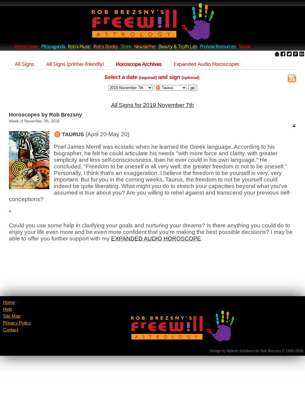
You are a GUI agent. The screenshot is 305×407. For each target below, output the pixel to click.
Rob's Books (106, 47)
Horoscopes (26, 47)
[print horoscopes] (294, 125)
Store (126, 47)
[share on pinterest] (295, 54)
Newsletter (145, 47)
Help (7, 309)
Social (244, 47)
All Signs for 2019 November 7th (152, 105)
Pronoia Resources (218, 47)
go (193, 88)
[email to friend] (277, 54)
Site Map (11, 316)
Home (9, 302)
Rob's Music (79, 47)
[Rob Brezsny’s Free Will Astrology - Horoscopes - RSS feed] (291, 79)
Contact (10, 329)
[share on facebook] (283, 54)
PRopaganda (53, 47)
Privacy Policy (17, 323)
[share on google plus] (301, 54)
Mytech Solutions (240, 351)
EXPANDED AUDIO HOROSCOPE (156, 238)
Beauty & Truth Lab (178, 47)
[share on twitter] (289, 54)
